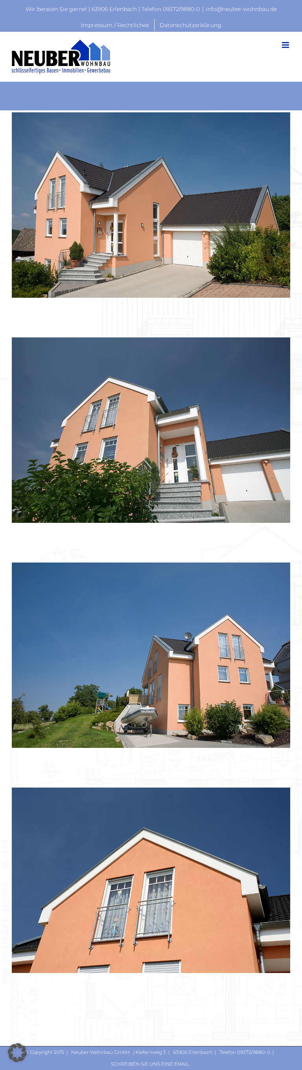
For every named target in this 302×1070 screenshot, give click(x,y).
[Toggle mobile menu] (286, 45)
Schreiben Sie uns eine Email (150, 1064)
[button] (17, 1052)
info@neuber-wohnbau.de (241, 9)
